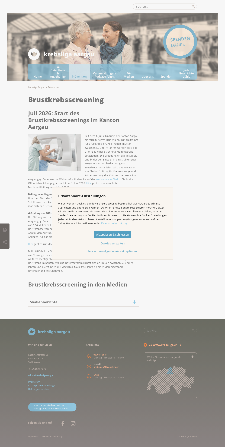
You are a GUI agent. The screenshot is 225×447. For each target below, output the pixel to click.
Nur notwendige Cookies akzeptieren (112, 251)
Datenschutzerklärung (114, 223)
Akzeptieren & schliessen (112, 235)
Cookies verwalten (113, 243)
